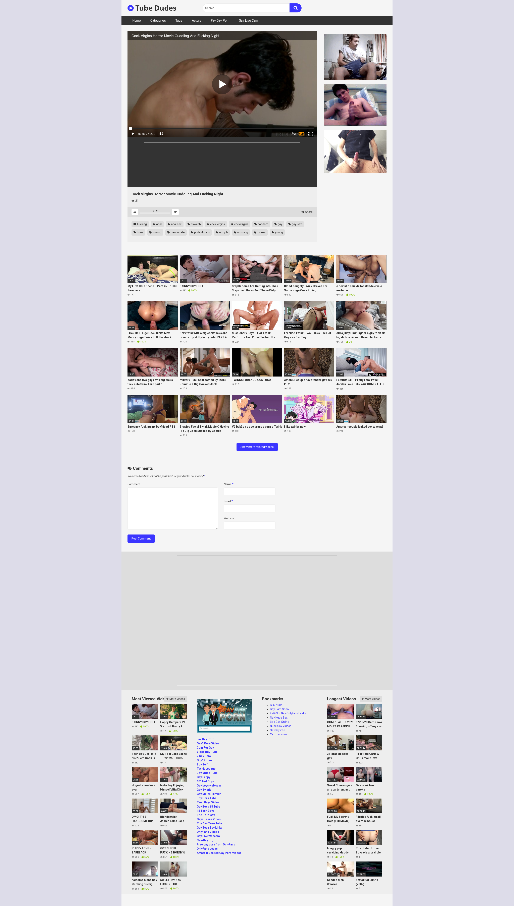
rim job (223, 232)
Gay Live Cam (248, 20)
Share (308, 212)
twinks (261, 232)
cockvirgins (241, 224)
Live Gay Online (279, 721)
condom (262, 224)
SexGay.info (277, 730)
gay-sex (296, 224)
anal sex (176, 224)
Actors (196, 20)
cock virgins (217, 224)
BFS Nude (276, 705)
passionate (177, 232)
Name (229, 484)
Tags (178, 20)
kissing (156, 232)
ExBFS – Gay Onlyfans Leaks (288, 713)
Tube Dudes (155, 8)
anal (159, 224)
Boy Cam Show (279, 709)
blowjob (195, 224)
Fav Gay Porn (220, 20)
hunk (139, 232)
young (278, 232)
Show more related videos (257, 446)
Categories (158, 20)
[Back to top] (500, 894)
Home (136, 20)
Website (229, 518)
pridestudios (202, 232)
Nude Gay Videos (280, 726)
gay (279, 224)
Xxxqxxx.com (278, 734)
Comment (133, 484)
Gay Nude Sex (279, 717)
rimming (242, 232)
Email (228, 501)
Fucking (142, 224)
